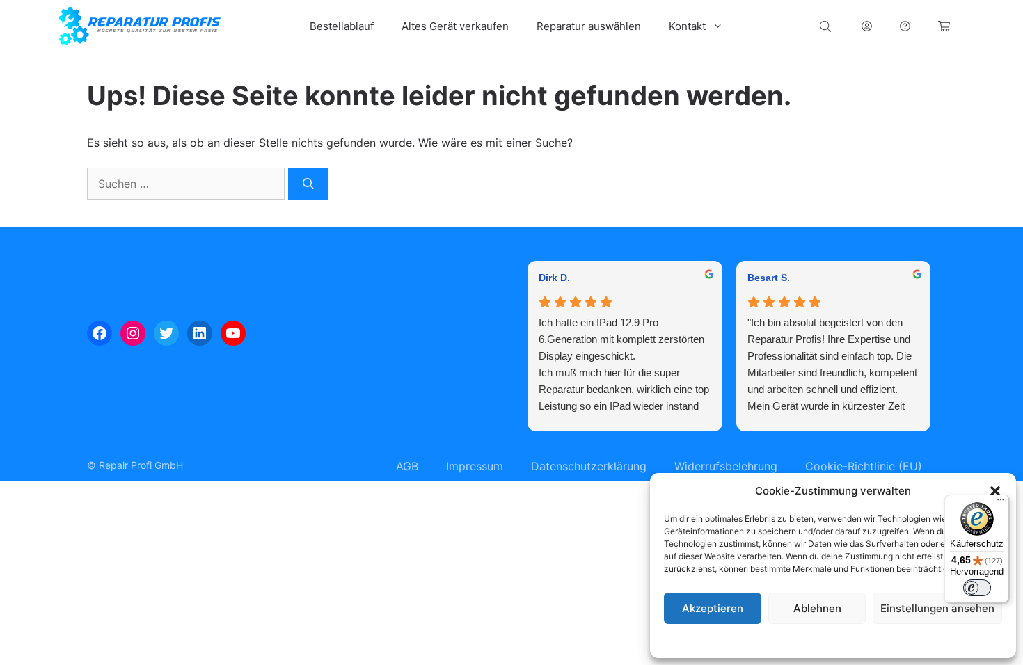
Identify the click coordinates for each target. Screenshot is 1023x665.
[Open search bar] (827, 26)
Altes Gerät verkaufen (455, 26)
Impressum (918, 640)
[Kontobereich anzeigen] (867, 26)
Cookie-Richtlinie (762, 640)
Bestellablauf (342, 26)
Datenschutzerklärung (846, 640)
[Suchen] (308, 184)
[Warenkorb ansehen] (944, 26)
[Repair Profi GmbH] (140, 26)
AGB (407, 466)
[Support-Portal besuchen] (905, 26)
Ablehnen (817, 608)
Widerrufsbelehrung (725, 466)
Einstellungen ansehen (937, 608)
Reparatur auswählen (589, 26)
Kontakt (687, 26)
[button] (995, 491)
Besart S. (768, 277)
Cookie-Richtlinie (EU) (863, 466)
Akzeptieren (712, 608)
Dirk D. (554, 277)
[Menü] (1000, 503)
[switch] (977, 587)
